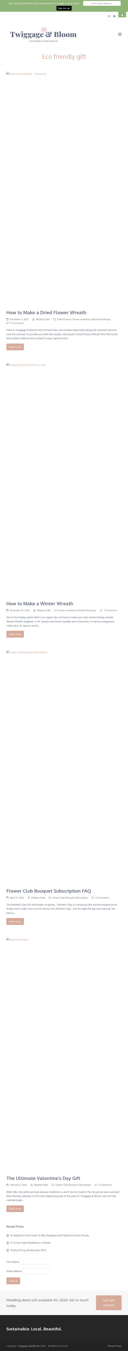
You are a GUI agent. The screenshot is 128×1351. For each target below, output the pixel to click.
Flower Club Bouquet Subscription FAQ (48, 891)
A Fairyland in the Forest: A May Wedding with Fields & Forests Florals (49, 1235)
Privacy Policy (115, 1345)
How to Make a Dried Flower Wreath (46, 312)
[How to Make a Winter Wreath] (64, 480)
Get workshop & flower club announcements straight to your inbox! (44, 3)
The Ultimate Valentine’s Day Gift (43, 1178)
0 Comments (17, 323)
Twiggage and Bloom (28, 1345)
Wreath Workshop (101, 319)
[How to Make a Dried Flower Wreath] (64, 188)
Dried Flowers (64, 319)
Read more (15, 346)
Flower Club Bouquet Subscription (70, 897)
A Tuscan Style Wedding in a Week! (30, 1242)
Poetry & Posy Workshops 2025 (28, 1250)
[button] (120, 34)
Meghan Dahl (43, 319)
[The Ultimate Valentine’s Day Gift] (64, 1054)
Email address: (14, 1271)
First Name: (12, 1261)
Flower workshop (81, 319)
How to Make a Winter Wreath (39, 603)
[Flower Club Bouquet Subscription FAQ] (64, 767)
